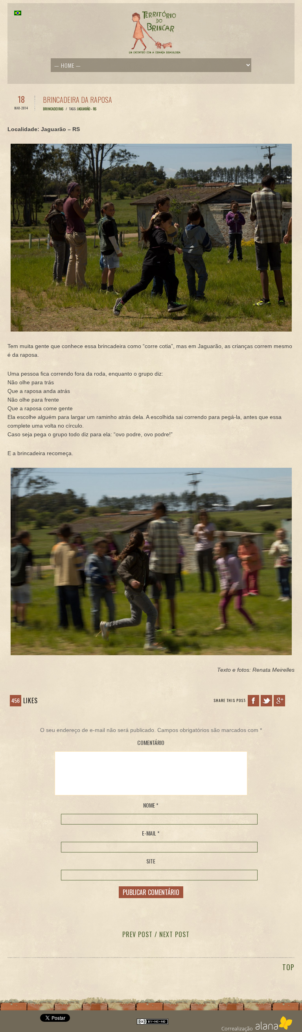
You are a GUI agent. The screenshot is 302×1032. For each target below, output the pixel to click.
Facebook (253, 700)
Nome (150, 805)
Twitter (266, 700)
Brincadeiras (53, 108)
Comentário (150, 742)
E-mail (151, 833)
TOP (288, 967)
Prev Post (137, 934)
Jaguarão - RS (86, 108)
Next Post (174, 934)
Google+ (279, 700)
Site (150, 861)
